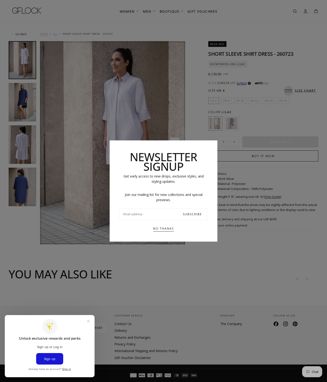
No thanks (163, 229)
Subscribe (192, 214)
